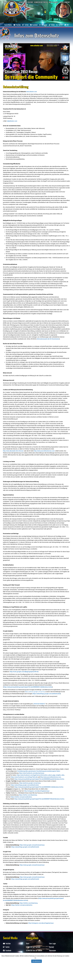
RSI (68, 25)
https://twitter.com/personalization (21, 797)
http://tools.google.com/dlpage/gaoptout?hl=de (24, 671)
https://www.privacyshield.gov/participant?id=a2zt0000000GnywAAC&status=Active (39, 779)
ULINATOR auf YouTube (33, 947)
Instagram (44, 25)
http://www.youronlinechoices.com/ (44, 451)
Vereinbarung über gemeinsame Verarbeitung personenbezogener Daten (38, 771)
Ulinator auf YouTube (26, 2)
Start (5, 2)
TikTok (52, 25)
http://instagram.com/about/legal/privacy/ (36, 791)
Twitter (60, 25)
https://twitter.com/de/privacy (28, 795)
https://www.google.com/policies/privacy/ (32, 845)
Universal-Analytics (39, 703)
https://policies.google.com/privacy (35, 691)
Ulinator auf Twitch (40, 2)
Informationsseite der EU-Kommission (48, 339)
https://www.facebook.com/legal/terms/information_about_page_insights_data (40, 775)
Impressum (52, 950)
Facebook (34, 25)
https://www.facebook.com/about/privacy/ (31, 773)
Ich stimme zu (36, 961)
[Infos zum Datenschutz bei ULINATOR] (36, 62)
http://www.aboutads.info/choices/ (13, 451)
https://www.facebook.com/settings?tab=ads (24, 777)
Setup (61, 2)
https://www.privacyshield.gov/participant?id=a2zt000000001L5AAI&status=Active (27, 687)
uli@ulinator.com (12, 121)
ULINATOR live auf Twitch (34, 950)
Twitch (26, 25)
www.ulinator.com (31, 91)
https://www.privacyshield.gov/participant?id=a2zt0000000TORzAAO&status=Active (39, 799)
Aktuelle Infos (53, 2)
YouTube (18, 25)
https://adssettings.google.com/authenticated (24, 785)
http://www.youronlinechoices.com (50, 777)
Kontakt (67, 2)
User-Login (52, 943)
